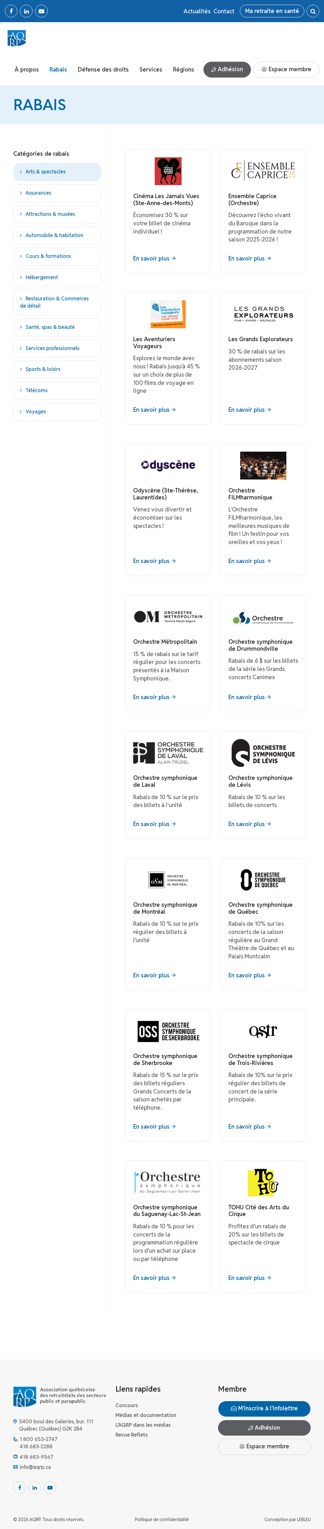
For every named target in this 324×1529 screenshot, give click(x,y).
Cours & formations (48, 256)
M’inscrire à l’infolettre (267, 1408)
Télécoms (36, 390)
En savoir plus (151, 258)
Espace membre (289, 69)
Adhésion (229, 69)
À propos (27, 69)
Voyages (36, 411)
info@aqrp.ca (35, 1467)
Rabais (58, 69)
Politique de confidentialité (162, 1519)
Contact (224, 11)
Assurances (38, 193)
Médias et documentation (145, 1415)
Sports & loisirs (43, 369)
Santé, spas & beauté (50, 327)
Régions (183, 69)
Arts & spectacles (45, 171)
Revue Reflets (131, 1435)
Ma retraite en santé (272, 11)
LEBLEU (304, 1519)
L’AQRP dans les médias (143, 1425)
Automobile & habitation (54, 235)
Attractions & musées (50, 214)
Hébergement (42, 277)
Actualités (197, 11)
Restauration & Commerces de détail (54, 302)
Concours (126, 1405)
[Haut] (306, 1511)
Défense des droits (103, 69)
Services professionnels (52, 348)
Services (151, 69)
